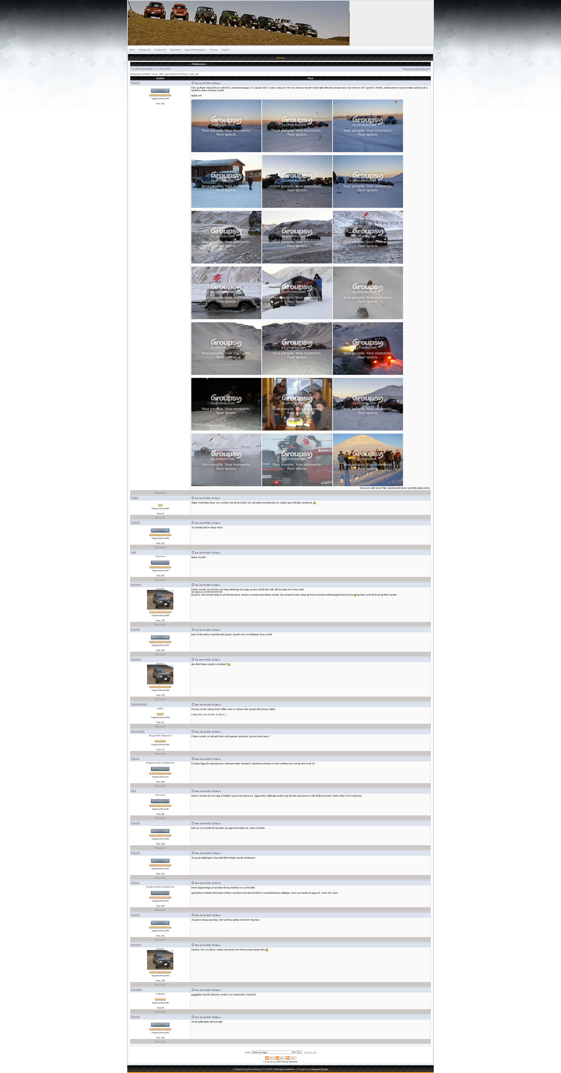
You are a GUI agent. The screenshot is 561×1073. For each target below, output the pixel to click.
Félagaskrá (145, 49)
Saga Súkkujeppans (195, 49)
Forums (184, 64)
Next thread (423, 69)
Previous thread (411, 69)
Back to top (160, 492)
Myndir (212, 64)
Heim (132, 49)
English (226, 49)
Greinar (214, 49)
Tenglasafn (160, 49)
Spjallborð (175, 49)
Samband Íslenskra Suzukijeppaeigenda (154, 64)
